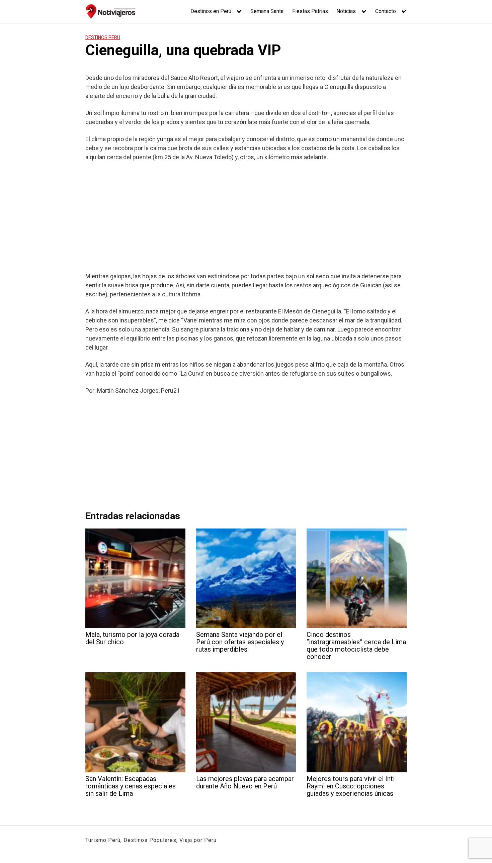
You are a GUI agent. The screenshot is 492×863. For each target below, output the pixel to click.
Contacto (385, 11)
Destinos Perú (102, 37)
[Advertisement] (246, 216)
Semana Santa (266, 11)
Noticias (346, 11)
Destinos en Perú (210, 11)
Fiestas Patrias (310, 11)
